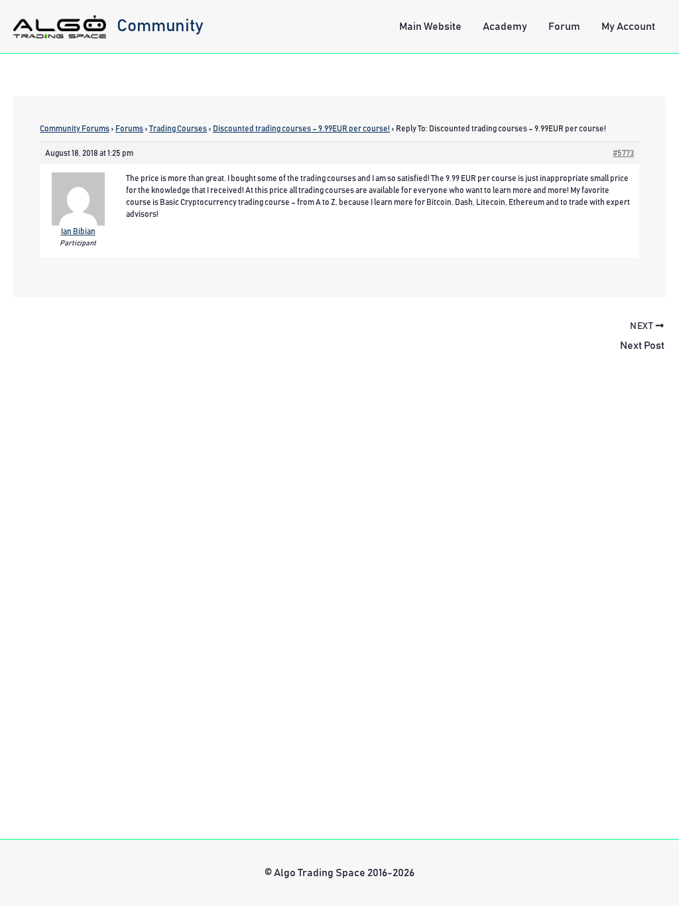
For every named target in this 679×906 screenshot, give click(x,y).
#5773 (623, 153)
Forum (564, 26)
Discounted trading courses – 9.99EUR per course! (301, 129)
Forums (129, 129)
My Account (628, 26)
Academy (505, 26)
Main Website (430, 26)
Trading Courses (178, 129)
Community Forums (74, 129)
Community (160, 25)
